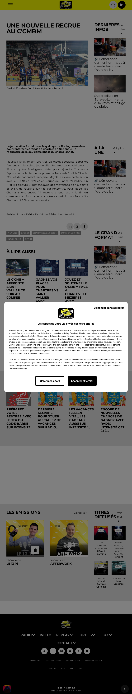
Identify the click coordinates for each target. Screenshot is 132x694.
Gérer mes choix (50, 381)
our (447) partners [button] (24, 330)
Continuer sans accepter (109, 308)
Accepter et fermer (82, 381)
